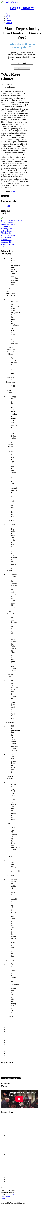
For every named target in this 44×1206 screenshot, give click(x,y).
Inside (13, 192)
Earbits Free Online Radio (7, 1196)
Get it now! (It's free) (22, 68)
